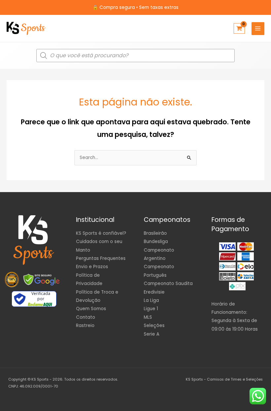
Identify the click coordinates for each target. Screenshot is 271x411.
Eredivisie (154, 292)
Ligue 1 (151, 309)
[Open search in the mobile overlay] (135, 55)
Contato (85, 317)
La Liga (151, 300)
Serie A (151, 334)
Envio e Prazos (92, 267)
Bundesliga (156, 241)
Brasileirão (155, 233)
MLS (148, 317)
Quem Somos (91, 309)
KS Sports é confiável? (101, 233)
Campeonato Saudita (168, 283)
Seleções (154, 325)
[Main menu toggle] (258, 28)
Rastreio (85, 325)
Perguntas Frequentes (101, 258)
